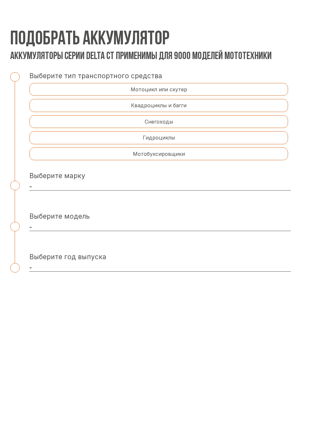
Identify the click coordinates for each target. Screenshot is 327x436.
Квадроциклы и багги (158, 105)
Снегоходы (159, 121)
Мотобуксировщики (159, 154)
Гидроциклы (159, 137)
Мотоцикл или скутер (159, 89)
